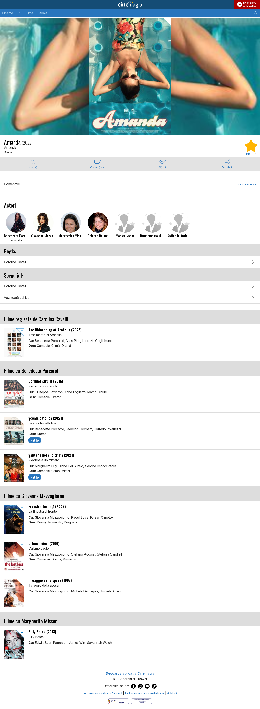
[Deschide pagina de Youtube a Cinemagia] (147, 686)
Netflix (35, 440)
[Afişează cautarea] (255, 13)
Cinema (7, 13)
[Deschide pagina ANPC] (118, 701)
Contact (116, 693)
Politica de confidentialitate (144, 693)
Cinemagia (130, 4)
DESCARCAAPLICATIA (250, 4)
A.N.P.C (172, 693)
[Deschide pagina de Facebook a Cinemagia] (133, 686)
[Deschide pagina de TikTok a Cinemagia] (154, 686)
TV (19, 13)
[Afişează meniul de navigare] (247, 13)
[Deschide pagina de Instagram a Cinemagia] (140, 686)
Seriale (42, 13)
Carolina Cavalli (15, 262)
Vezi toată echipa (16, 298)
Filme (29, 13)
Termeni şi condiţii (95, 693)
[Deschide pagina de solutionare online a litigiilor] (141, 701)
